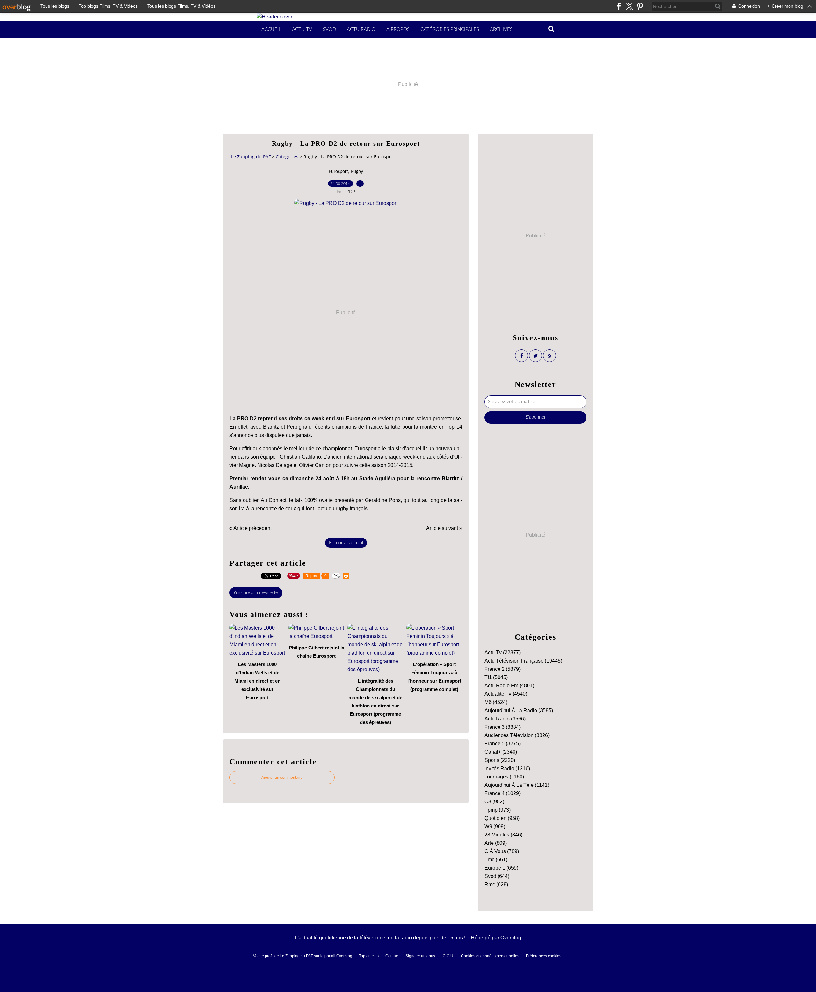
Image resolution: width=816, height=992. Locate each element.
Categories (287, 157)
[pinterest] (640, 6)
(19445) (523, 660)
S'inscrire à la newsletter (256, 592)
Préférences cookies (543, 956)
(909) (494, 826)
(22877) (502, 652)
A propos (398, 29)
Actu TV (302, 29)
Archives (501, 29)
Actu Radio (361, 29)
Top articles (369, 956)
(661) (495, 859)
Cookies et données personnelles (490, 956)
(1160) (504, 776)
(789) (501, 851)
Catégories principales (449, 29)
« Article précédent (250, 528)
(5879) (502, 669)
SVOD (329, 29)
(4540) (505, 694)
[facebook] (619, 6)
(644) (496, 876)
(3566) (505, 718)
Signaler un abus (420, 956)
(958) (502, 818)
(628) (496, 884)
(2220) (499, 760)
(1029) (502, 793)
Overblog (510, 937)
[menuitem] (271, 29)
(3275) (502, 743)
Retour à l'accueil (346, 542)
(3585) (518, 710)
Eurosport (338, 172)
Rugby (357, 172)
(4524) (495, 702)
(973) (497, 810)
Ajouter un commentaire (282, 777)
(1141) (516, 785)
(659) (501, 868)
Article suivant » (444, 528)
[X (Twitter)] (629, 6)
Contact (392, 956)
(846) (503, 834)
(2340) (500, 752)
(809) (495, 843)
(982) (494, 801)
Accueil (271, 29)
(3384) (502, 727)
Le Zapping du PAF (251, 157)
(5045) (496, 677)
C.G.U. (448, 956)
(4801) (509, 685)
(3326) (517, 735)
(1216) (507, 768)
